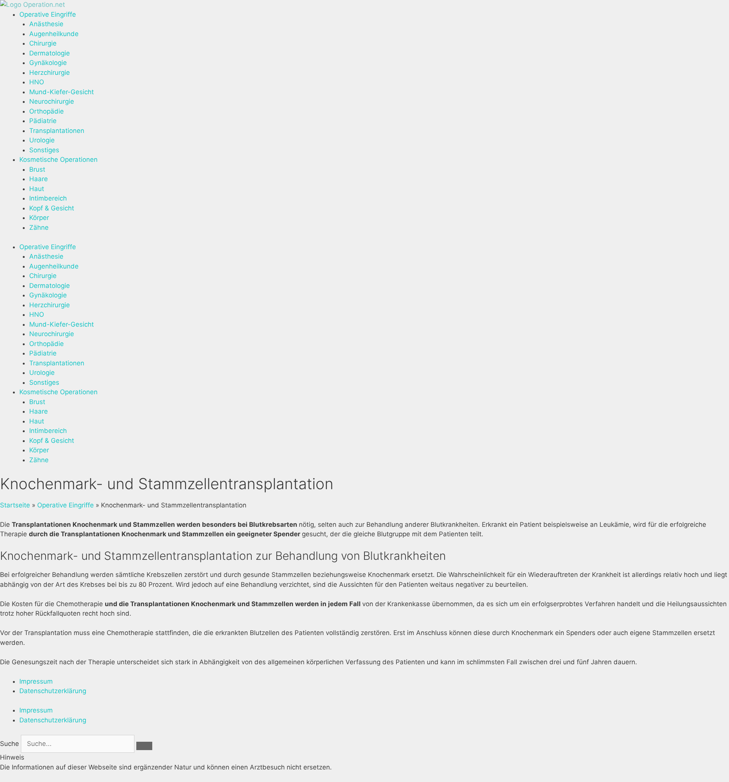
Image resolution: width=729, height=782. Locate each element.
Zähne (39, 227)
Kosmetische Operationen (58, 159)
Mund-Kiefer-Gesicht (61, 92)
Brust (37, 169)
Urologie (42, 140)
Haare (38, 179)
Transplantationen (56, 130)
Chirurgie (43, 43)
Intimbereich (48, 198)
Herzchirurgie (49, 72)
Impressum (36, 681)
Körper (39, 217)
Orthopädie (46, 111)
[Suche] (144, 746)
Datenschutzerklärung (52, 691)
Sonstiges (44, 150)
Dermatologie (49, 53)
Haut (36, 189)
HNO (36, 82)
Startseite (15, 505)
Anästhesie (46, 24)
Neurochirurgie (51, 101)
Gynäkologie (48, 62)
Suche (9, 743)
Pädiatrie (43, 121)
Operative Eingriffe (47, 14)
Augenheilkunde (54, 34)
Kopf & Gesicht (51, 208)
